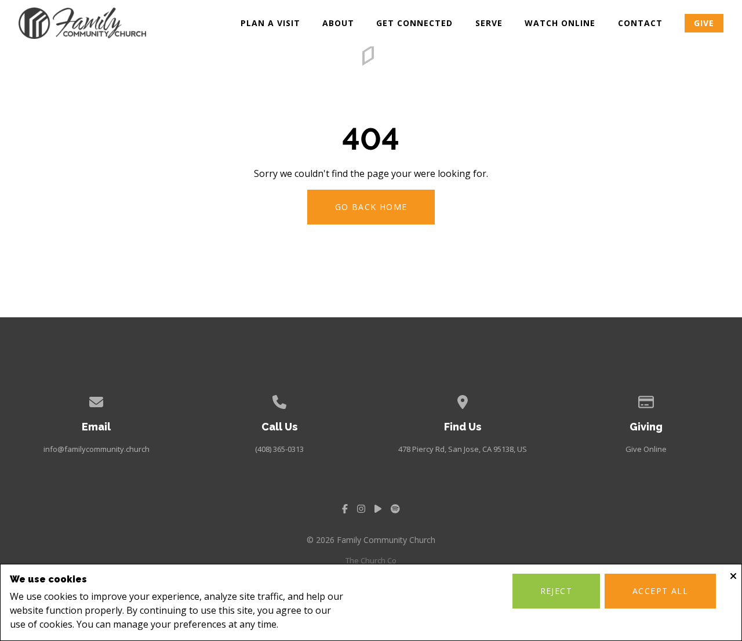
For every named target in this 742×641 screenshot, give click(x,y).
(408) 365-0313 (279, 449)
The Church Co (371, 560)
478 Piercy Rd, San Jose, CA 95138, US (462, 449)
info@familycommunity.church (96, 449)
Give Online (646, 449)
